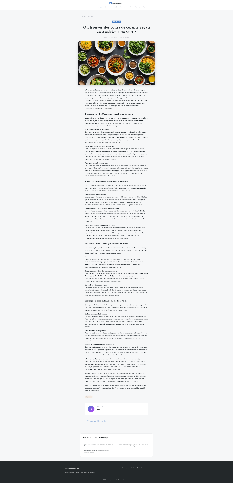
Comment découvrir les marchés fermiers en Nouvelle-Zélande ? (96, 451)
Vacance (138, 7)
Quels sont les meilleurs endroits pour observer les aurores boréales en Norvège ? (133, 445)
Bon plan (100, 7)
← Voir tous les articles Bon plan (95, 421)
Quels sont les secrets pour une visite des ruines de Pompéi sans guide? (98, 445)
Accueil (88, 7)
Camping (107, 7)
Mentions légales (130, 468)
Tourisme (130, 7)
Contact (139, 468)
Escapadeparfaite (72, 468)
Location (122, 7)
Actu (93, 7)
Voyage (145, 7)
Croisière (115, 7)
